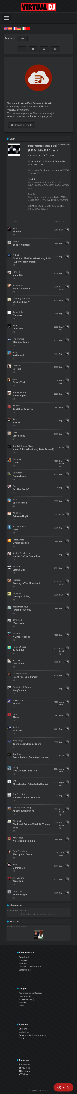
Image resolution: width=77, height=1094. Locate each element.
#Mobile (55, 206)
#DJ (62, 206)
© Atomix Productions (39, 1091)
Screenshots (25, 970)
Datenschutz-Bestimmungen (32, 1035)
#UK (30, 206)
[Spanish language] (10, 28)
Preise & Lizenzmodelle (30, 966)
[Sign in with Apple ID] (44, 49)
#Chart (31, 209)
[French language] (15, 28)
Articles (22, 1002)
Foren (21, 1005)
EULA (21, 1038)
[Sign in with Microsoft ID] (33, 49)
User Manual (25, 996)
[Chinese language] (28, 28)
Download (24, 957)
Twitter (24, 1074)
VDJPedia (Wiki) (26, 999)
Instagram (26, 1071)
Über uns (23, 1029)
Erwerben (23, 960)
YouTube (25, 1068)
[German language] (19, 28)
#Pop (37, 209)
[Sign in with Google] (55, 49)
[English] (6, 28)
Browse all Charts (22, 125)
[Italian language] (24, 28)
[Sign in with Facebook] (22, 49)
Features (23, 963)
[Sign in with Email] (23, 38)
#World (44, 209)
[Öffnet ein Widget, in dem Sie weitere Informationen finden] (63, 1087)
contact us (24, 1032)
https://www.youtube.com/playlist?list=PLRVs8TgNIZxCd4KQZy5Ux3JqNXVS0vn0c (48, 185)
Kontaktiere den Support (30, 993)
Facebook (25, 1064)
